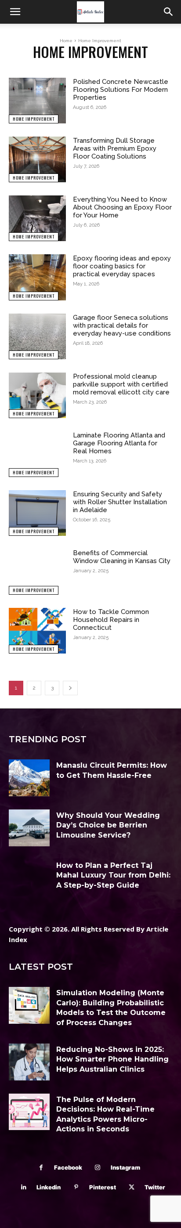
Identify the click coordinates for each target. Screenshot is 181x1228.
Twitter (155, 1187)
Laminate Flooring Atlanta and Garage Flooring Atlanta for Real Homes (119, 443)
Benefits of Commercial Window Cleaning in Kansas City (121, 557)
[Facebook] (41, 1167)
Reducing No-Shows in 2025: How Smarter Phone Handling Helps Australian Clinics (112, 1059)
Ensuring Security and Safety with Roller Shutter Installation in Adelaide (120, 502)
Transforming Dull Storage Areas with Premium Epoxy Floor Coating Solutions (114, 148)
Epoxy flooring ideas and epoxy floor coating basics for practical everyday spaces (122, 266)
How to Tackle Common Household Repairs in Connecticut (111, 620)
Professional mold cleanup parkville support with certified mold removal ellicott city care (121, 384)
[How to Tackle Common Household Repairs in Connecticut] (37, 631)
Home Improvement (33, 119)
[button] (15, 12)
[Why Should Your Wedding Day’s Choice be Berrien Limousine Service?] (29, 827)
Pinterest (102, 1187)
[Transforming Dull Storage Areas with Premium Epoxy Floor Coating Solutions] (37, 159)
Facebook (68, 1167)
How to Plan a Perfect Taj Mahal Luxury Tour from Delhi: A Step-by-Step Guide (113, 875)
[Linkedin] (23, 1187)
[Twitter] (131, 1187)
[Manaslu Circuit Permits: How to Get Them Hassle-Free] (29, 777)
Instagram (125, 1167)
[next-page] (70, 688)
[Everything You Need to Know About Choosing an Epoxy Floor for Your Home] (37, 218)
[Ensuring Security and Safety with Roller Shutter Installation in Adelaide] (37, 513)
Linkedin (48, 1187)
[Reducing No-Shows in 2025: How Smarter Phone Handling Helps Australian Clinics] (29, 1062)
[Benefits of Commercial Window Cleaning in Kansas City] (37, 572)
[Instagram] (97, 1167)
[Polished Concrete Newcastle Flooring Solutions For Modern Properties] (37, 100)
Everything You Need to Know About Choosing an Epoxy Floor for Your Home (122, 207)
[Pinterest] (76, 1187)
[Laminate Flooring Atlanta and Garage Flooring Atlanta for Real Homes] (37, 454)
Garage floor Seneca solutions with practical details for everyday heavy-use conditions (122, 325)
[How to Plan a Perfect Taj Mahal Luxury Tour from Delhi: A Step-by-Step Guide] (29, 878)
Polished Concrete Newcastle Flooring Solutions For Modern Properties (120, 89)
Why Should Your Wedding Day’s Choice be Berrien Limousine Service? (108, 825)
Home (66, 40)
